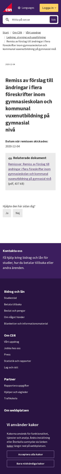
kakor (10, 445)
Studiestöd (10, 298)
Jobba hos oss (12, 348)
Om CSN (17, 32)
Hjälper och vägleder (16, 392)
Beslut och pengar (14, 310)
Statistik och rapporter (17, 361)
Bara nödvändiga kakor (30, 463)
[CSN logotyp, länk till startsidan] (7, 7)
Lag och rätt (11, 367)
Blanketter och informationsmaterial (26, 323)
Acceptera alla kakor (30, 454)
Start (6, 32)
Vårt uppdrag (33, 32)
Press (7, 354)
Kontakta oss (12, 251)
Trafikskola (10, 398)
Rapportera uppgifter (16, 385)
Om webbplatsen (16, 410)
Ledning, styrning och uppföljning (26, 37)
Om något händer (14, 317)
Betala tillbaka (13, 304)
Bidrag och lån (14, 291)
